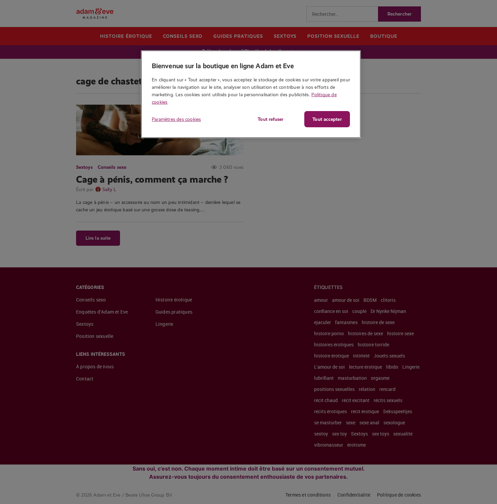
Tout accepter (326, 119)
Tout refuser (270, 119)
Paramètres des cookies (176, 119)
